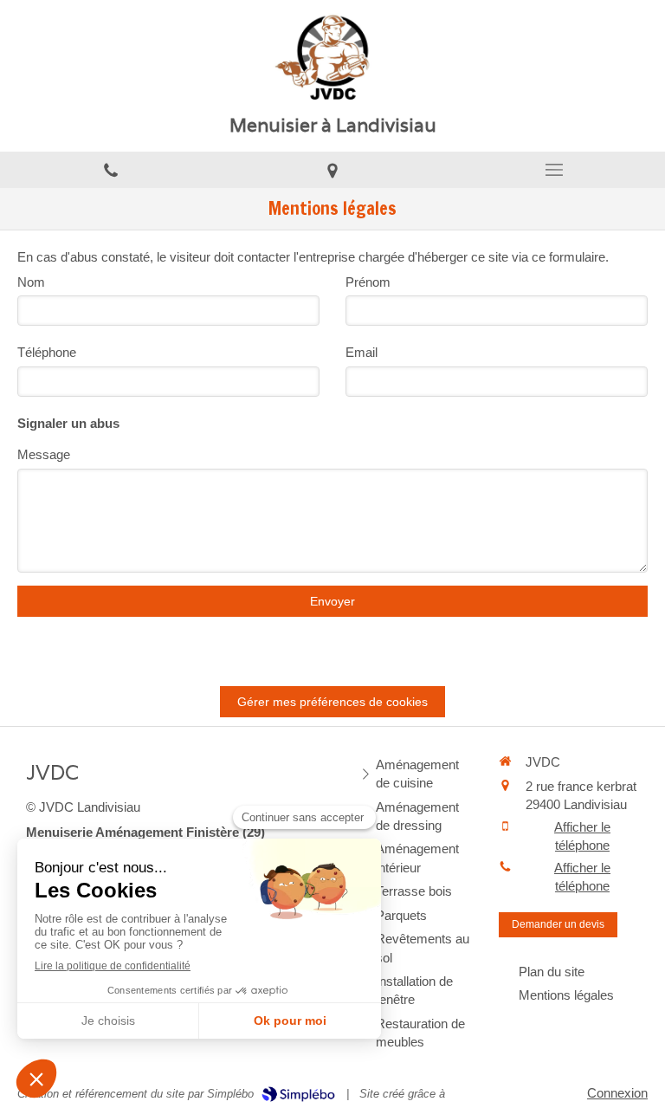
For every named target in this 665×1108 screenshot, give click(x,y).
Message (43, 454)
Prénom (368, 282)
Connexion (617, 1092)
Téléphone (46, 352)
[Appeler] (111, 170)
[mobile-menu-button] (554, 169)
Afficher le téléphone (582, 836)
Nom (31, 282)
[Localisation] (332, 170)
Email (361, 352)
